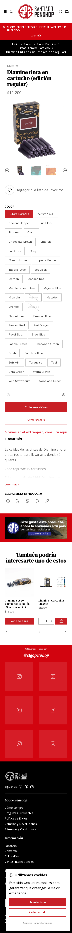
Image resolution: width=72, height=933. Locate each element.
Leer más (36, 35)
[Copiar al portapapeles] (47, 501)
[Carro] (67, 11)
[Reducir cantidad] (8, 395)
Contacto (11, 851)
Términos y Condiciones (20, 829)
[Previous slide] (8, 171)
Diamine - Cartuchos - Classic (52, 602)
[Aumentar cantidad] (63, 395)
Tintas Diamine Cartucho (34, 48)
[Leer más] (36, 528)
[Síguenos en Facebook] (26, 787)
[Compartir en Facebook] (8, 501)
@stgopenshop (36, 655)
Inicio (15, 44)
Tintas (28, 44)
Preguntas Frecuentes (19, 813)
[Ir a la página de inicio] (36, 11)
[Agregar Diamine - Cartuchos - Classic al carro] (61, 621)
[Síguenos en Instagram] (21, 787)
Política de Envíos (16, 818)
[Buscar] (11, 11)
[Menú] (5, 11)
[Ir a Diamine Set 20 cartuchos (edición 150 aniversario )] (19, 582)
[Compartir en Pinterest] (37, 501)
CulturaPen (12, 856)
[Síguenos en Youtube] (32, 787)
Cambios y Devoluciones (21, 824)
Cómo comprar (15, 807)
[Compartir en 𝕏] (17, 501)
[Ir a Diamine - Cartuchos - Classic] (52, 582)
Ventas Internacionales (19, 862)
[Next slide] (64, 171)
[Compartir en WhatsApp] (27, 501)
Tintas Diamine (46, 44)
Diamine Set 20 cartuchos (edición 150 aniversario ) (17, 604)
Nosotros (11, 846)
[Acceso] (60, 11)
